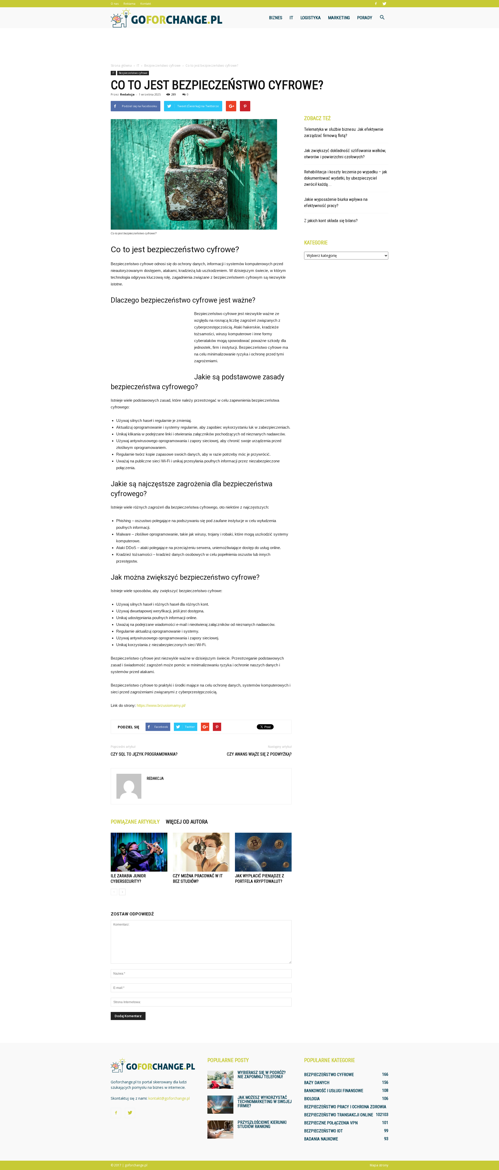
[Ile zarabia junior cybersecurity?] (139, 852)
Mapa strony (379, 1165)
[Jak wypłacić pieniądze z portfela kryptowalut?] (263, 852)
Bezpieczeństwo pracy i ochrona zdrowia (345, 1106)
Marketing (339, 17)
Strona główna (121, 65)
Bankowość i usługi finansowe (333, 1090)
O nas (115, 3)
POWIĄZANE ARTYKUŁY (135, 822)
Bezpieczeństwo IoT (323, 1130)
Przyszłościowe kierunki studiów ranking (262, 1124)
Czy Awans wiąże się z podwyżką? (259, 754)
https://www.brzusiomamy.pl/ (161, 705)
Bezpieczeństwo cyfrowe (133, 73)
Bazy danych (316, 1082)
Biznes (275, 17)
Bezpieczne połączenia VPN (331, 1122)
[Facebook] (376, 3)
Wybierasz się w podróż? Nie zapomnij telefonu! (262, 1074)
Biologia (312, 1098)
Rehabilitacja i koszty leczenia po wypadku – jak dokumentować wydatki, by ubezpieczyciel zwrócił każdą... (345, 178)
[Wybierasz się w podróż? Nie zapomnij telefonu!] (220, 1080)
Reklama (129, 3)
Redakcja (127, 94)
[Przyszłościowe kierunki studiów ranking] (220, 1129)
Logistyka (310, 17)
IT (291, 17)
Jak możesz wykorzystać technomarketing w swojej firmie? (265, 1101)
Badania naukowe (321, 1139)
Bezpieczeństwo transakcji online (338, 1114)
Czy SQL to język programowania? (144, 754)
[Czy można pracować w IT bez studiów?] (201, 852)
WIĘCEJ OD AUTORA (187, 822)
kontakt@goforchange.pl (169, 1098)
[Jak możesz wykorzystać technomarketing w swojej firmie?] (220, 1105)
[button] (382, 17)
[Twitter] (384, 3)
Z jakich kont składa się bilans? (331, 220)
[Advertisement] (249, 46)
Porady (364, 17)
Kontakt (145, 3)
